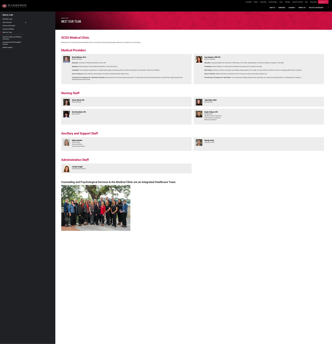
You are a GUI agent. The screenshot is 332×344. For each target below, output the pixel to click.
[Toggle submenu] (25, 22)
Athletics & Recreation (316, 7)
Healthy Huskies (7, 47)
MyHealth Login (7, 19)
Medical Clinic (8, 15)
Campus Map (263, 2)
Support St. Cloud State (297, 2)
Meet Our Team (7, 32)
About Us (272, 7)
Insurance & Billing (8, 29)
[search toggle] (328, 7)
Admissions (281, 7)
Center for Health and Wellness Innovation (12, 38)
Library (280, 2)
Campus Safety (313, 2)
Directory (256, 2)
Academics (292, 7)
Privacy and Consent (9, 25)
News (306, 2)
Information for (322, 2)
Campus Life (301, 7)
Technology (287, 2)
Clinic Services (7, 22)
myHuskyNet (249, 2)
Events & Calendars (273, 2)
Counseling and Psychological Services (12, 43)
